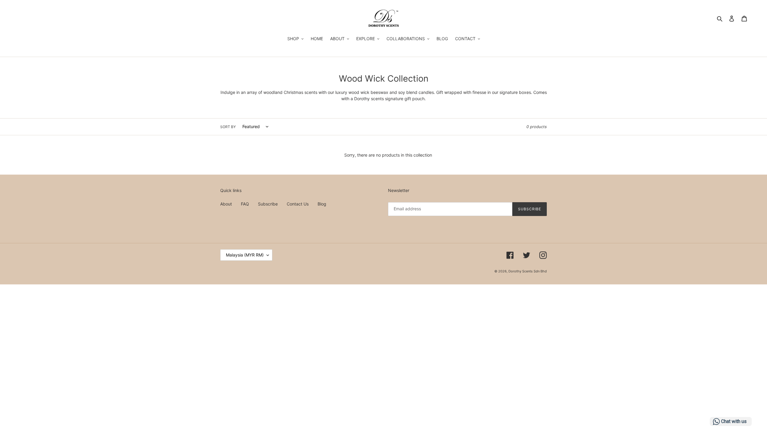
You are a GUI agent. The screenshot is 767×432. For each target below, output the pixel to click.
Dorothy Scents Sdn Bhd (527, 271)
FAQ (245, 203)
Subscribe (268, 203)
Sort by (228, 126)
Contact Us (298, 203)
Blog (322, 203)
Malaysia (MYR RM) (245, 254)
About (226, 203)
